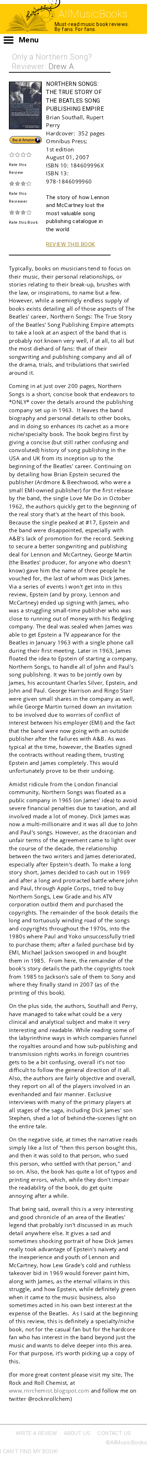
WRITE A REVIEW (36, 1433)
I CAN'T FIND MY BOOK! (29, 1451)
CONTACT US (114, 1433)
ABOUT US (77, 1433)
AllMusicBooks (93, 13)
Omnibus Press (66, 141)
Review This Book (70, 244)
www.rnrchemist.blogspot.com (49, 1390)
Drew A (61, 66)
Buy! (14, 139)
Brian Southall (64, 117)
